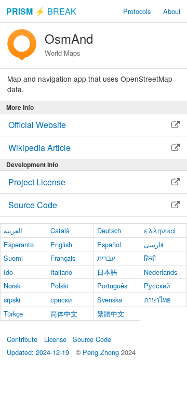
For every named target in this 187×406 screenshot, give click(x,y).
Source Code (92, 339)
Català (60, 230)
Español (109, 244)
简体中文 (63, 314)
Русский (157, 285)
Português (112, 285)
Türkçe (13, 314)
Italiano (61, 272)
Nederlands (160, 272)
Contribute (22, 339)
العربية (13, 230)
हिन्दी (150, 258)
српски (61, 299)
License (55, 339)
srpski (12, 299)
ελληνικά (160, 230)
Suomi (13, 258)
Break (41, 11)
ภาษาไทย (157, 299)
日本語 (107, 272)
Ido (8, 272)
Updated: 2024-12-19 (38, 352)
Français (62, 258)
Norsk (12, 285)
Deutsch (109, 230)
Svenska (109, 299)
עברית (106, 258)
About (172, 11)
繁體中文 (110, 314)
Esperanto (19, 244)
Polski (59, 285)
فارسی (154, 244)
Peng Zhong (102, 352)
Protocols (137, 11)
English (61, 244)
